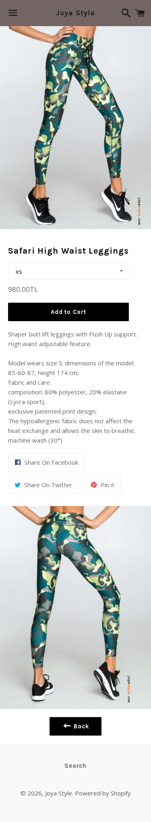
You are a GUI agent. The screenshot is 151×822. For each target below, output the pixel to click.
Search (75, 765)
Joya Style (75, 12)
